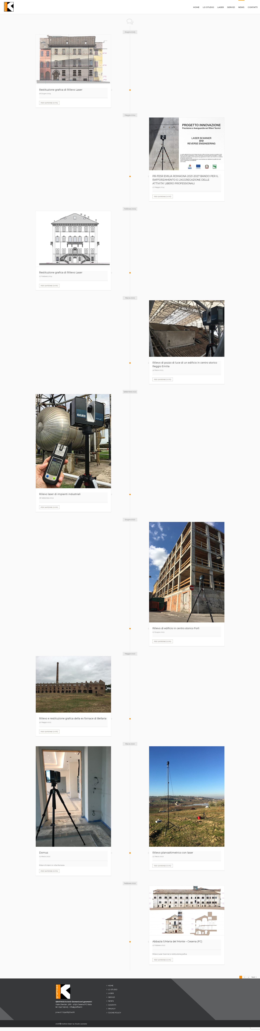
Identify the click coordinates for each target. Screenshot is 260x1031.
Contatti (112, 1005)
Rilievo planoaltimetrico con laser (172, 852)
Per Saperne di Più (49, 103)
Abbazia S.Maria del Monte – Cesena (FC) (177, 941)
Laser (111, 993)
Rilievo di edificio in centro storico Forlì (175, 628)
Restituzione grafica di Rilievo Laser (60, 89)
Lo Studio (112, 989)
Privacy (112, 1009)
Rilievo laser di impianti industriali (60, 494)
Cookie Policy (114, 1013)
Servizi (111, 997)
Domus (43, 852)
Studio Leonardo (81, 1024)
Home (110, 986)
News (111, 1001)
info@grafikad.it (76, 1007)
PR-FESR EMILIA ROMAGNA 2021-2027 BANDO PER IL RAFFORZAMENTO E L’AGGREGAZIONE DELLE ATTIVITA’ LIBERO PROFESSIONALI (185, 180)
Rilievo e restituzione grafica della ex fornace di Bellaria (72, 718)
